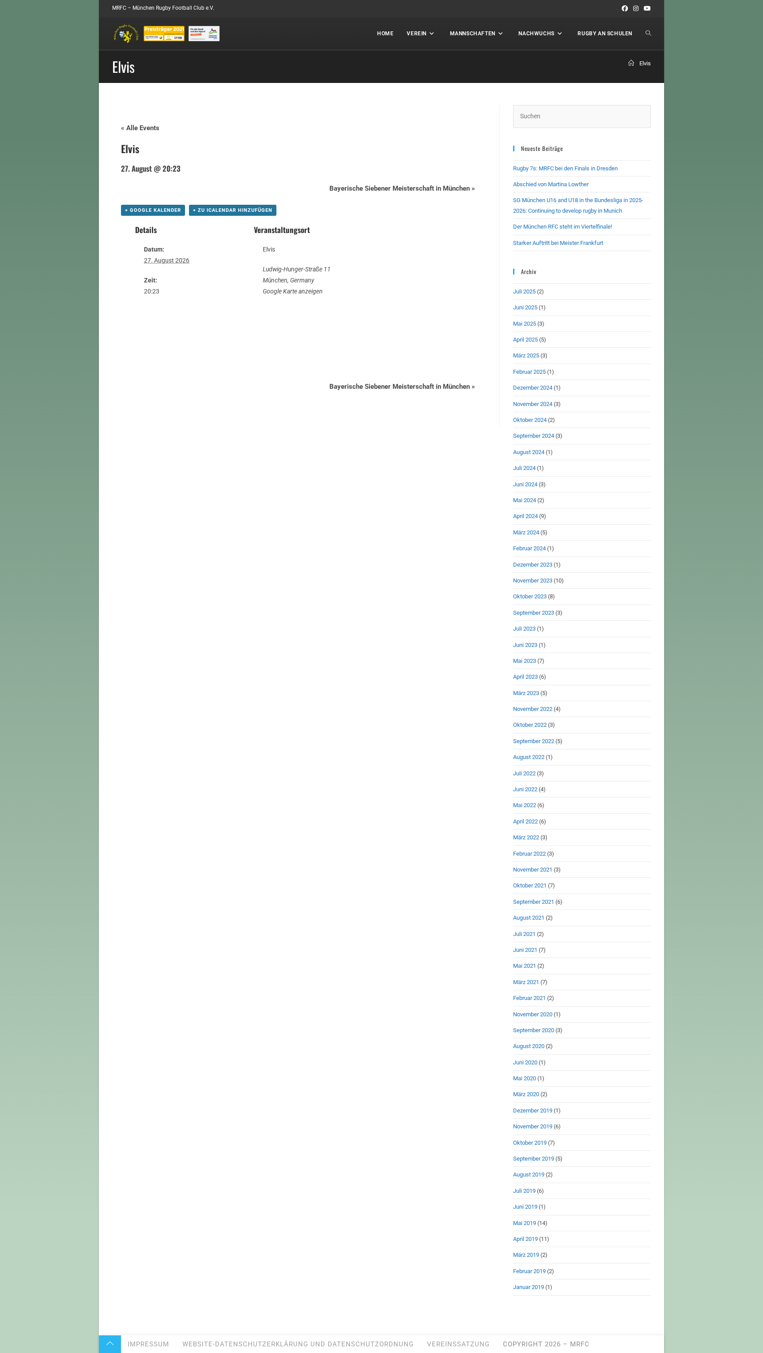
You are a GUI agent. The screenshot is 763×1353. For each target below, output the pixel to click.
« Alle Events (140, 128)
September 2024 (533, 435)
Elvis (645, 63)
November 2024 (532, 404)
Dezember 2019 (532, 1110)
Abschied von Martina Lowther (551, 184)
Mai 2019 (524, 1223)
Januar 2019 (528, 1287)
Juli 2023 (524, 628)
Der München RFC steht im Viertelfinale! (562, 226)
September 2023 (533, 612)
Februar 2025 (529, 371)
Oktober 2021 (530, 885)
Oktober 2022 (530, 725)
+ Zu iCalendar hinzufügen (232, 210)
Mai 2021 (524, 965)
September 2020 (533, 1030)
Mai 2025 (524, 323)
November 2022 (532, 709)
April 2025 (525, 339)
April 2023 (525, 676)
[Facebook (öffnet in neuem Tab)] (625, 8)
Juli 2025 (524, 291)
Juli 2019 (524, 1191)
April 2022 (525, 821)
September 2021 (533, 901)
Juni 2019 (525, 1206)
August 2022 (528, 757)
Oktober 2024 (530, 420)
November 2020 (532, 1014)
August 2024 (528, 452)
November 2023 (532, 580)
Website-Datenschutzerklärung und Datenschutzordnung (298, 1344)
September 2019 (533, 1158)
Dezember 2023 (532, 564)
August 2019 (528, 1174)
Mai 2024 (524, 500)
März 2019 (526, 1255)
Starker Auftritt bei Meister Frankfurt (558, 243)
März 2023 (526, 693)
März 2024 (526, 532)
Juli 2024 (524, 468)
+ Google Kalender (153, 210)
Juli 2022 (524, 773)
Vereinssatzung (458, 1344)
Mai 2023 (524, 661)
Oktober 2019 (530, 1142)
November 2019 (532, 1126)
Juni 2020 (525, 1062)
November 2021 (532, 869)
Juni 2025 (525, 307)
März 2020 (526, 1094)
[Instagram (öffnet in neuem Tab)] (636, 8)
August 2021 (528, 917)
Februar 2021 (529, 998)
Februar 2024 (529, 548)
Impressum (148, 1344)
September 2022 (533, 741)
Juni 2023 (525, 645)
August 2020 (528, 1046)
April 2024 (525, 516)
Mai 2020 (524, 1078)
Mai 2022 (524, 805)
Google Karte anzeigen (293, 291)
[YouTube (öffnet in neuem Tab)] (646, 8)
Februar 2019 (529, 1271)
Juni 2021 (525, 950)
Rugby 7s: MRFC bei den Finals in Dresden (565, 168)
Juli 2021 (524, 934)
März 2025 (526, 355)
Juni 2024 (525, 484)
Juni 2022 (525, 789)
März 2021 (526, 982)
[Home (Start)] (631, 63)
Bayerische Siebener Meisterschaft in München (402, 188)
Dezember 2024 (532, 387)
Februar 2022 (529, 853)
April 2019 (525, 1239)
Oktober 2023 (530, 596)
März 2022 (526, 837)
